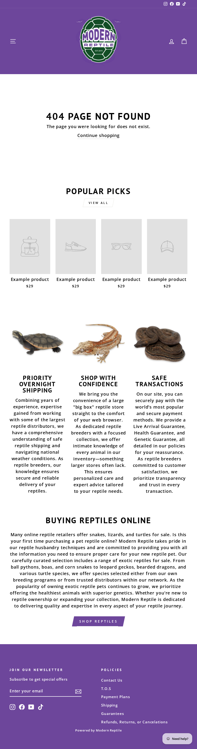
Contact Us (111, 680)
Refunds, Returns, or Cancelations (134, 721)
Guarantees (112, 713)
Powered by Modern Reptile (98, 730)
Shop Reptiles (98, 621)
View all (99, 203)
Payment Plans (115, 696)
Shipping (109, 705)
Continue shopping (98, 135)
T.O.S (106, 688)
